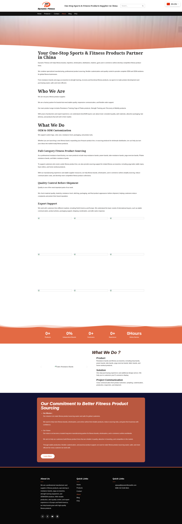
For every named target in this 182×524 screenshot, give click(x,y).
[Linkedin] (57, 516)
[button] (41, 367)
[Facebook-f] (47, 516)
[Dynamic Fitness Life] (46, 6)
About (64, 14)
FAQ (75, 14)
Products (80, 488)
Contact (56, 14)
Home (39, 14)
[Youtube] (52, 516)
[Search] (143, 6)
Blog (70, 14)
